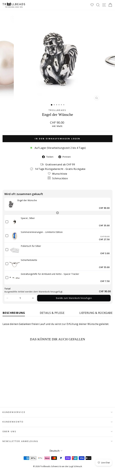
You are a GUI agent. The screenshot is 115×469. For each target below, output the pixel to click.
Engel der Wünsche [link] (27, 200)
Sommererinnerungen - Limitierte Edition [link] (42, 232)
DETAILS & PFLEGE (52, 313)
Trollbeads (57, 110)
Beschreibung (14, 313)
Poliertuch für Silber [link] (31, 246)
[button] (7, 298)
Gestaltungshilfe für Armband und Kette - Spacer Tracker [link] (50, 274)
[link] (11, 204)
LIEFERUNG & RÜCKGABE (95, 313)
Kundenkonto (13, 421)
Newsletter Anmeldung (20, 441)
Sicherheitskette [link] (29, 260)
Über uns (9, 431)
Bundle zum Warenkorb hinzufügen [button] (74, 298)
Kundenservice (14, 412)
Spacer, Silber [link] (28, 218)
